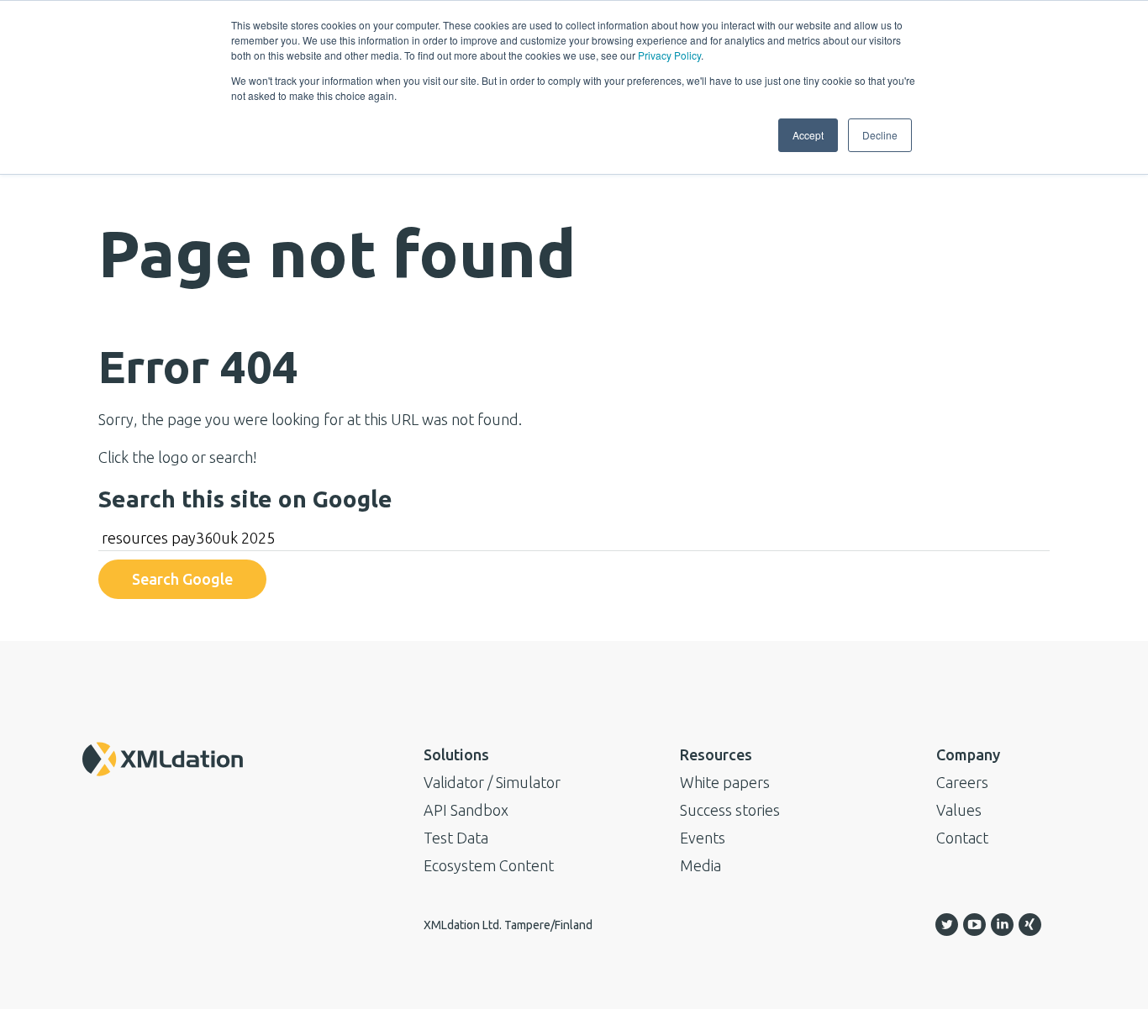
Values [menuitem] (959, 809)
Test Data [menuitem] (456, 837)
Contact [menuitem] (962, 837)
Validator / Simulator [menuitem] (492, 782)
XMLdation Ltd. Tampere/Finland (508, 925)
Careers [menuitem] (962, 782)
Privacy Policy (669, 55)
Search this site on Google (245, 499)
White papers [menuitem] (725, 782)
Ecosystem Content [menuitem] (489, 865)
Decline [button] (880, 135)
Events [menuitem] (702, 837)
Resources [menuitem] (716, 754)
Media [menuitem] (700, 865)
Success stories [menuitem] (730, 809)
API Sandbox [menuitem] (466, 809)
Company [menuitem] (968, 754)
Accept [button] (808, 135)
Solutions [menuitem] (456, 754)
